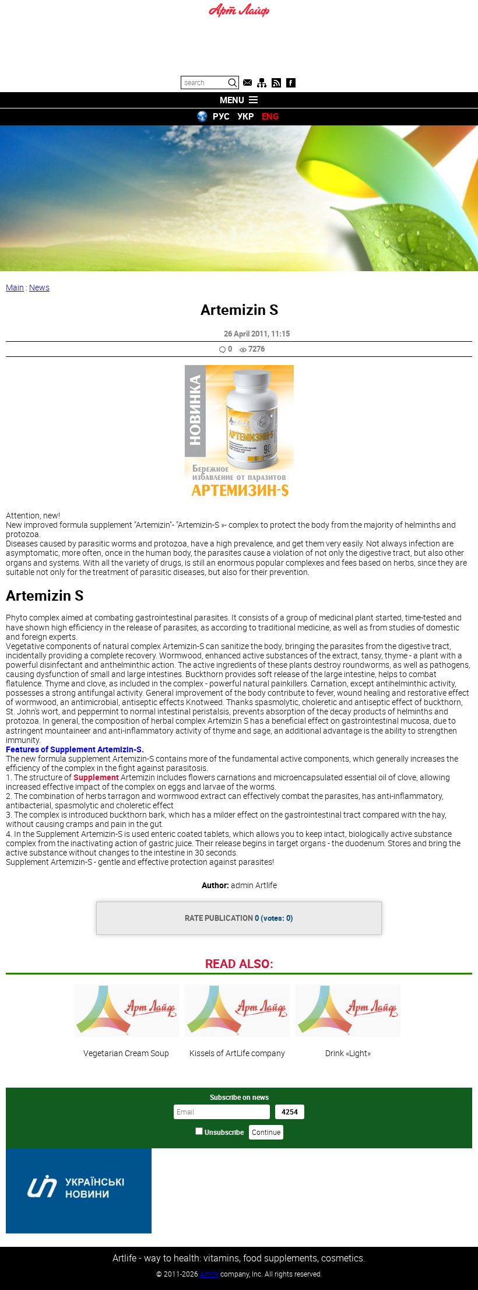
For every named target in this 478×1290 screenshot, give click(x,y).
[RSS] (276, 82)
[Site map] (261, 82)
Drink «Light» (348, 1052)
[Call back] (247, 82)
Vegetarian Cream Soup (126, 1052)
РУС (221, 116)
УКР (245, 116)
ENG (270, 116)
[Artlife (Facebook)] (291, 82)
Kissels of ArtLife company (237, 1052)
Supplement (96, 777)
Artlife (209, 1273)
